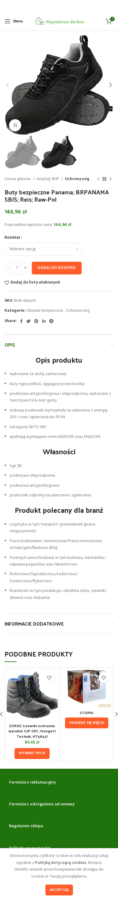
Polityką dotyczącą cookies (60, 862)
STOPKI (86, 712)
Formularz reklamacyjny (32, 782)
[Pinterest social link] (36, 321)
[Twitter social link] (28, 321)
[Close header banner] (110, 6)
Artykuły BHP (48, 179)
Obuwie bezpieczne (44, 310)
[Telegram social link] (51, 321)
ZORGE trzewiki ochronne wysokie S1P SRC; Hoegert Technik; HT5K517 (32, 731)
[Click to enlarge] (15, 125)
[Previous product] (98, 179)
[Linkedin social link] (44, 321)
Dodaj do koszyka (57, 268)
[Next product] (110, 179)
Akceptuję (59, 890)
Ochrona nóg (77, 179)
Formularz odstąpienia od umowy (41, 804)
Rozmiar (13, 237)
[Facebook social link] (21, 321)
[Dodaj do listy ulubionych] (49, 677)
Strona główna (18, 179)
